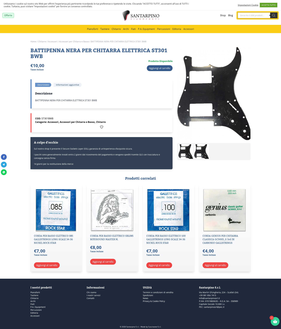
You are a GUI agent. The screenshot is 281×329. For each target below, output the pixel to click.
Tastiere (104, 28)
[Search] (273, 15)
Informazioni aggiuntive (67, 84)
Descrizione (43, 84)
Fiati (133, 28)
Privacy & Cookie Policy (154, 301)
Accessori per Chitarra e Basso (74, 41)
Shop (223, 15)
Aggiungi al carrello (159, 68)
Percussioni (163, 28)
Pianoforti (92, 28)
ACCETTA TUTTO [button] (269, 5)
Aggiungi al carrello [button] (46, 265)
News (145, 298)
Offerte (8, 15)
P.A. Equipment (146, 28)
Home (33, 41)
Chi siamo (91, 292)
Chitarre (116, 28)
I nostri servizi (93, 295)
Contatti (90, 298)
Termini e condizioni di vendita (158, 292)
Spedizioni (148, 295)
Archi (126, 28)
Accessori (188, 28)
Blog (230, 15)
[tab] (43, 85)
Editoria (176, 28)
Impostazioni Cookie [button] (248, 5)
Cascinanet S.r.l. (154, 326)
